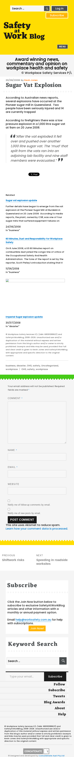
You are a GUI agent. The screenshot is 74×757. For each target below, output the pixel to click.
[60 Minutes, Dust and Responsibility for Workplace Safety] (35, 255)
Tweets (59, 696)
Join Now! (37, 628)
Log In (59, 8)
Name (12, 450)
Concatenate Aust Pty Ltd (51, 755)
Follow (59, 684)
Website (13, 484)
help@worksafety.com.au (33, 620)
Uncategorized (49, 365)
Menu (62, 46)
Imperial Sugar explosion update (24, 316)
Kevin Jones (31, 80)
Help (62, 714)
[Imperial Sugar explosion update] (35, 296)
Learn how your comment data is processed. (37, 529)
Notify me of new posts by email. (24, 513)
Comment (15, 398)
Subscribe (57, 15)
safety (36, 365)
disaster (21, 365)
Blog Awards (54, 702)
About (60, 708)
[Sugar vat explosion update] (35, 215)
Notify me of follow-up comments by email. (29, 504)
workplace (12, 369)
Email (13, 467)
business (10, 365)
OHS (29, 365)
